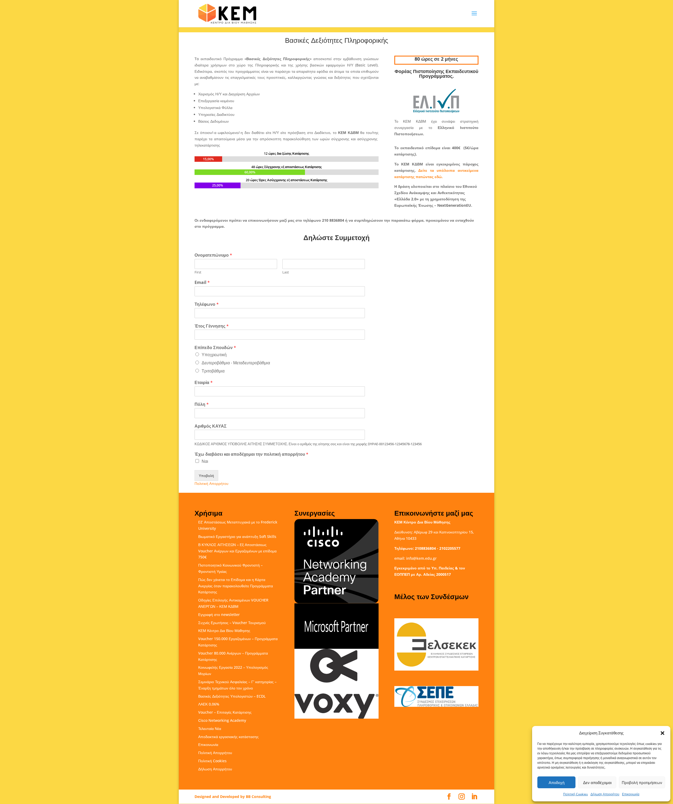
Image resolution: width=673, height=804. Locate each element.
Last (285, 272)
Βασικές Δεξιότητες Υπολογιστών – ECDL (232, 696)
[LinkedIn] (474, 796)
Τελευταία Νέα (209, 728)
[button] (662, 733)
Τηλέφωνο (207, 304)
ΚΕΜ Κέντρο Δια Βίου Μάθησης (224, 630)
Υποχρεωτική (214, 354)
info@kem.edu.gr (421, 558)
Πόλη (202, 404)
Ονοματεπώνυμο (213, 255)
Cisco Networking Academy (222, 720)
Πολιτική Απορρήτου (211, 483)
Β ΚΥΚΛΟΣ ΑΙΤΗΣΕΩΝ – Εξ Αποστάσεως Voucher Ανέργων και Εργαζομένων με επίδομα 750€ (237, 551)
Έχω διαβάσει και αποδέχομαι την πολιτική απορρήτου (251, 454)
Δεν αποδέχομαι (597, 782)
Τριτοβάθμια (213, 371)
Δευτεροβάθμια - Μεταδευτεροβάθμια (236, 363)
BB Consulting (258, 796)
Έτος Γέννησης (212, 326)
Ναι (205, 461)
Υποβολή (206, 475)
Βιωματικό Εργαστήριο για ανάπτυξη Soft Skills (237, 536)
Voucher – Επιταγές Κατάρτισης (225, 712)
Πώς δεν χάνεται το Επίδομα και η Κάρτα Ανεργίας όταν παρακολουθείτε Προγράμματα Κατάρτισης (235, 586)
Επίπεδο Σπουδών (215, 347)
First (198, 272)
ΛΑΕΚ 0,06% (208, 704)
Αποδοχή (556, 782)
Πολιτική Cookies (575, 794)
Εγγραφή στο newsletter (219, 614)
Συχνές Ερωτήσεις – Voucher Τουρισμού (232, 622)
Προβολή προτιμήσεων (642, 782)
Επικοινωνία (630, 794)
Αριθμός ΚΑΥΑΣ (211, 426)
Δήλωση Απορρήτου (604, 794)
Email (202, 282)
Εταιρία (204, 382)
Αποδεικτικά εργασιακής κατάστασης (228, 736)
